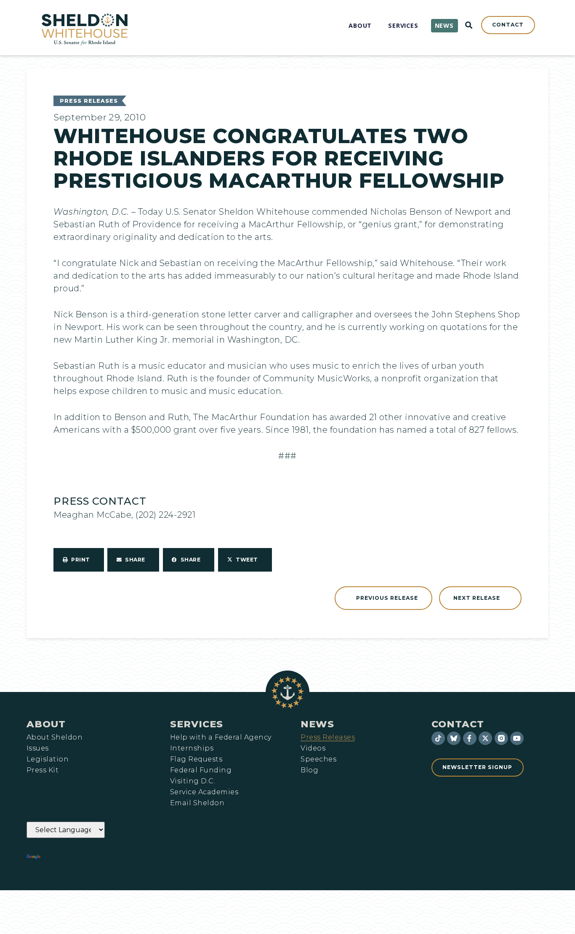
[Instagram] (501, 738)
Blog (309, 770)
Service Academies (204, 792)
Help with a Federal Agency (220, 737)
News (317, 724)
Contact (457, 724)
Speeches (318, 759)
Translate (65, 857)
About (46, 724)
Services (196, 724)
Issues (38, 748)
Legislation (48, 759)
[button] (78, 560)
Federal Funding (201, 770)
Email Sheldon (197, 803)
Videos (313, 748)
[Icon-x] (485, 738)
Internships (191, 748)
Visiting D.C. (192, 781)
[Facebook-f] (470, 738)
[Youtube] (517, 738)
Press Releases (89, 101)
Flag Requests (196, 759)
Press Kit (43, 770)
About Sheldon (55, 737)
